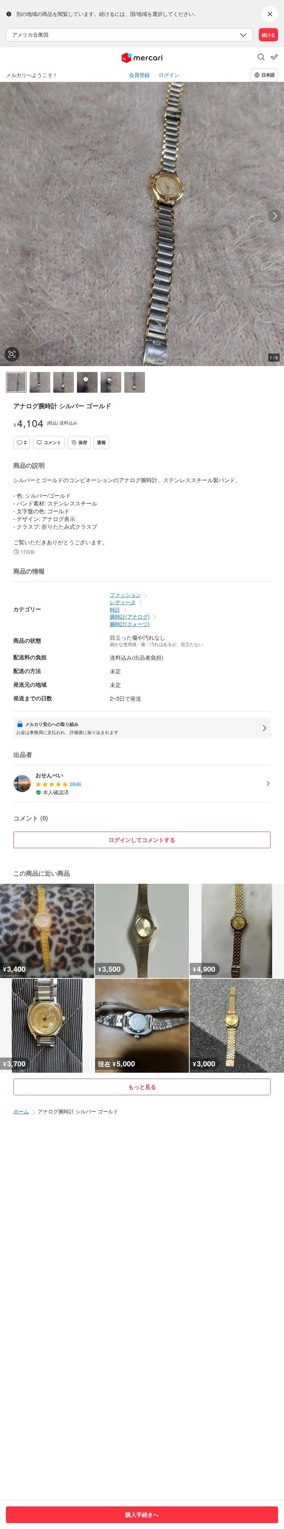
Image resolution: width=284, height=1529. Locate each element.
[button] (261, 57)
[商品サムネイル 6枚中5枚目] (111, 382)
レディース (123, 602)
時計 (115, 609)
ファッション (125, 594)
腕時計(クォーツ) (130, 624)
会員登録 (139, 74)
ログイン (169, 74)
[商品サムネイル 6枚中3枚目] (63, 382)
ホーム (21, 1111)
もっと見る (142, 1087)
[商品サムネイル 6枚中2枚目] (40, 382)
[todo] (274, 57)
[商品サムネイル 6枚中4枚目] (87, 382)
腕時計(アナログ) (130, 616)
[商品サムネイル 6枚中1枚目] (16, 382)
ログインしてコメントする (142, 840)
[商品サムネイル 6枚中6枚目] (134, 382)
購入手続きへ (142, 1515)
